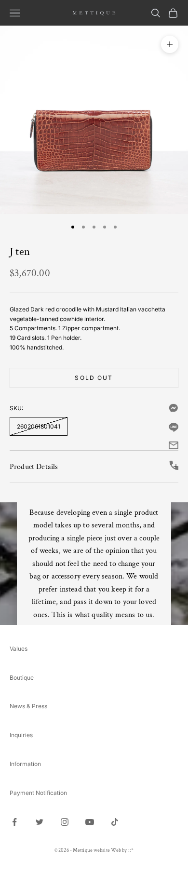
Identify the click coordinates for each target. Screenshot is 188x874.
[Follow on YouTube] (89, 822)
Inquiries (21, 735)
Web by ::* (122, 850)
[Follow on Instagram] (64, 822)
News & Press (28, 706)
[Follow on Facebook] (14, 822)
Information (25, 763)
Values (18, 648)
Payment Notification (38, 792)
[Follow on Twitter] (39, 822)
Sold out (94, 377)
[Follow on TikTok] (115, 822)
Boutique (22, 677)
